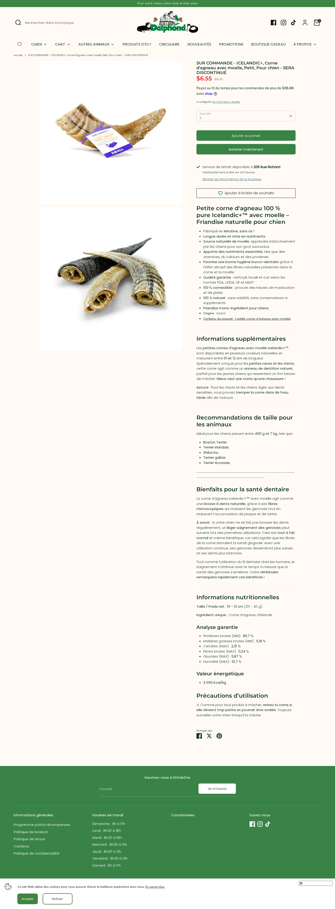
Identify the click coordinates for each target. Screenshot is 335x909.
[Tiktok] (293, 22)
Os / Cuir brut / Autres (226, 102)
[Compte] (304, 22)
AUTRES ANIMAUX (94, 44)
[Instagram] (283, 22)
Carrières (21, 846)
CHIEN (37, 44)
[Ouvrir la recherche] (18, 22)
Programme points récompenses (42, 824)
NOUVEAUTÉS (199, 44)
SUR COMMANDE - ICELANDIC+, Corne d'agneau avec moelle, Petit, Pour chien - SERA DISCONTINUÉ (88, 55)
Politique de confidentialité (36, 853)
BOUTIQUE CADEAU (268, 44)
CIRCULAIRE (169, 44)
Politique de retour (29, 839)
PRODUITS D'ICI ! (136, 44)
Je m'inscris (217, 788)
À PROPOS (302, 44)
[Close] (315, 883)
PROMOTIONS (231, 44)
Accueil (18, 55)
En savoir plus (155, 887)
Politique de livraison (31, 832)
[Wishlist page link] (19, 44)
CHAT (60, 44)
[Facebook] (273, 22)
